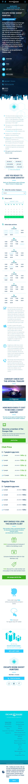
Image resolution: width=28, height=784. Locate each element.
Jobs (20, 747)
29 (22, 217)
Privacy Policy (8, 726)
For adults (9, 161)
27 (16, 217)
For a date (19, 167)
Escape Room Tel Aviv (12, 131)
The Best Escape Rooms (20, 725)
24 (8, 217)
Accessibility (8, 724)
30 (5, 219)
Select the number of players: (12, 190)
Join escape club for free (14, 577)
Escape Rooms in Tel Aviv (13, 8)
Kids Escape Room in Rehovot (20, 735)
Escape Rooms (20, 730)
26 (14, 217)
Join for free (14, 440)
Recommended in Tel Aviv (20, 752)
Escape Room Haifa (9, 763)
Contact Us (8, 733)
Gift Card (20, 749)
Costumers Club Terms (8, 731)
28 (19, 217)
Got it (14, 781)
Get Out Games (20, 722)
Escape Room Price (20, 755)
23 (5, 217)
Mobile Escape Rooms (20, 741)
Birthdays (20, 739)
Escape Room (13, 6)
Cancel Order (8, 722)
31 (8, 219)
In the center (10, 164)
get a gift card (14, 651)
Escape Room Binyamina (19, 763)
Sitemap (20, 728)
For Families (18, 161)
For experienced (10, 167)
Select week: (7, 198)
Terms (8, 729)
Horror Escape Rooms (19, 733)
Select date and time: (9, 225)
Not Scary (19, 164)
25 (11, 217)
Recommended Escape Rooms (20, 744)
